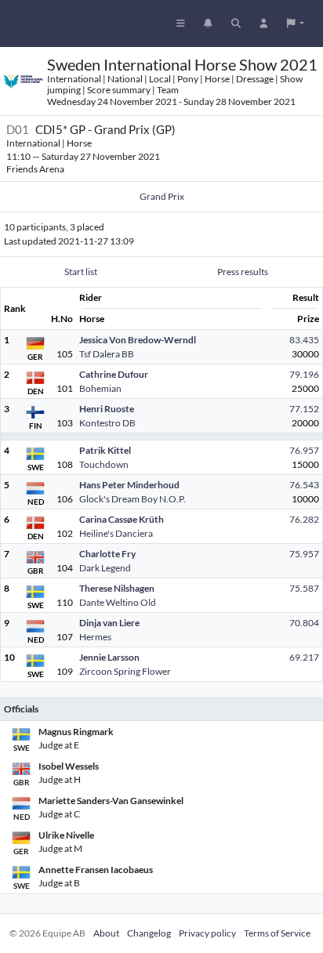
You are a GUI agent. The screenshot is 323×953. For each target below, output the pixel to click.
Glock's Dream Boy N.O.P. (132, 499)
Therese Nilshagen (116, 588)
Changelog (149, 933)
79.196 (304, 374)
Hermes (95, 637)
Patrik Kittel (105, 450)
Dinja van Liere (109, 623)
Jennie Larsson (109, 657)
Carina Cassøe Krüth (121, 519)
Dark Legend (105, 568)
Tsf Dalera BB (106, 354)
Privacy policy (207, 933)
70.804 (304, 623)
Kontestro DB (107, 423)
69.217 (304, 657)
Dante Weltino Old (117, 602)
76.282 (304, 519)
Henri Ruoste (106, 409)
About (106, 933)
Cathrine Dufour (113, 374)
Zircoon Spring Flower (125, 671)
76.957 (304, 450)
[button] (296, 23)
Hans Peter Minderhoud (129, 485)
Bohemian (100, 388)
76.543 (304, 485)
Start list (80, 271)
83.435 (304, 340)
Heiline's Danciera (116, 533)
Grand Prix (162, 196)
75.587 (304, 588)
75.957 (304, 554)
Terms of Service (277, 933)
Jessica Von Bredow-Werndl (137, 340)
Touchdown (104, 464)
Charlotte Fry (107, 554)
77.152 (304, 409)
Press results (242, 271)
